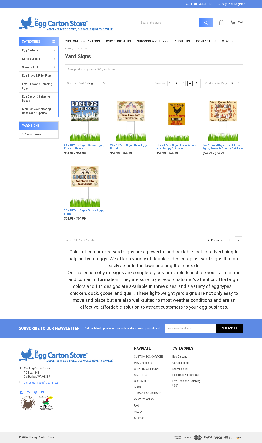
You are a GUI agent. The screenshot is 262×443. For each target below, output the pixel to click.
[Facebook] (22, 392)
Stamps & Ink (30, 67)
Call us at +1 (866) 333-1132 (41, 382)
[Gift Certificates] (222, 22)
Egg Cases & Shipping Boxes (36, 98)
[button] (28, 403)
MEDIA (138, 411)
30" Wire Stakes (31, 134)
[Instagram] (29, 392)
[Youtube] (42, 392)
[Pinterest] (36, 392)
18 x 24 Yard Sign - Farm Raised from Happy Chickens (176, 147)
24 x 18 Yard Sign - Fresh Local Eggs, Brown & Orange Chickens (223, 147)
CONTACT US (206, 41)
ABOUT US (182, 41)
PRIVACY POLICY (144, 399)
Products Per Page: (216, 83)
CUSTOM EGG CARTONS (82, 41)
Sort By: (72, 83)
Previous (216, 240)
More (226, 41)
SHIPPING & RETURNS (152, 41)
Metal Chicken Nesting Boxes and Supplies (36, 111)
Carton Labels (31, 58)
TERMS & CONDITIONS (147, 393)
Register (239, 4)
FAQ (136, 405)
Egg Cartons (30, 50)
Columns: (160, 83)
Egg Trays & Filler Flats (37, 75)
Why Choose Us (118, 41)
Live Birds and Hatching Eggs (37, 86)
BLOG (137, 387)
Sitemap (139, 417)
